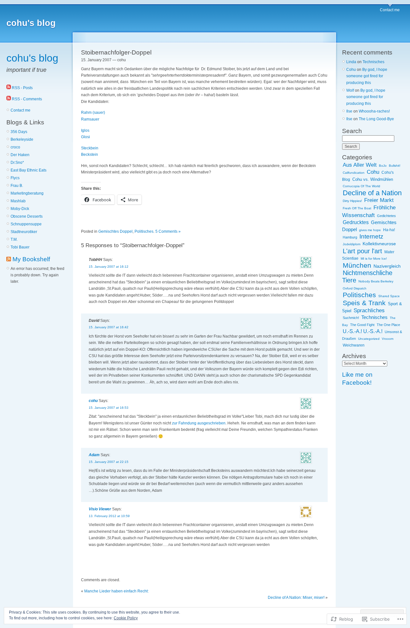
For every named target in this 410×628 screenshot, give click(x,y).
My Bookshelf (31, 259)
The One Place (388, 325)
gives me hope (370, 230)
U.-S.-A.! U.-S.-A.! (362, 331)
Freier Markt (379, 200)
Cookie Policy (126, 618)
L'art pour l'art (362, 251)
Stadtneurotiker (24, 232)
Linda (351, 62)
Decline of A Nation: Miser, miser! (296, 597)
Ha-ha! (389, 230)
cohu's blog (31, 23)
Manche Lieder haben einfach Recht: (116, 591)
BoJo (383, 165)
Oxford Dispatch (354, 288)
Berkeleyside (22, 139)
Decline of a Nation (372, 193)
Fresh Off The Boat (357, 208)
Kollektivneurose (379, 243)
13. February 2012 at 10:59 (109, 516)
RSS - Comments (27, 99)
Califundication (354, 172)
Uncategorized (369, 338)
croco (15, 147)
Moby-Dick (20, 208)
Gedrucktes (356, 222)
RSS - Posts (22, 88)
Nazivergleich (387, 266)
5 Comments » (168, 231)
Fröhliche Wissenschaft (369, 211)
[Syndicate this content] (8, 259)
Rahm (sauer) (93, 112)
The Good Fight (362, 325)
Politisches (144, 231)
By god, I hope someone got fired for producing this (366, 76)
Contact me (390, 10)
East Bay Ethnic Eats (28, 170)
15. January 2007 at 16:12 (108, 266)
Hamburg (350, 237)
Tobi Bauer (20, 247)
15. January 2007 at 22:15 (108, 462)
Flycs (15, 178)
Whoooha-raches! (374, 111)
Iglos (85, 130)
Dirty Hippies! (352, 201)
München (357, 265)
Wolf (350, 90)
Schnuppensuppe (26, 224)
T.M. (14, 239)
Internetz (371, 236)
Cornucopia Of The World (361, 186)
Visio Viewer (100, 509)
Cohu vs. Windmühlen (372, 179)
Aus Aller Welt (360, 165)
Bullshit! (394, 165)
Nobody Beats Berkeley (375, 281)
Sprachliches (369, 310)
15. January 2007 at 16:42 (108, 327)
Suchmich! (351, 318)
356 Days (19, 132)
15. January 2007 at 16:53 (108, 407)
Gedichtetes (386, 216)
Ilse (349, 111)
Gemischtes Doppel (115, 231)
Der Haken (20, 155)
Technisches (373, 62)
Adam (94, 455)
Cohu (351, 69)
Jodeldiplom (351, 244)
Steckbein (89, 148)
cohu (93, 400)
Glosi (85, 137)
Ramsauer (90, 119)
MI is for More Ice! (374, 258)
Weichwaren (354, 345)
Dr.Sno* (17, 162)
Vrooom (387, 338)
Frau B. (17, 185)
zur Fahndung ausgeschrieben (199, 423)
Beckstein (89, 154)
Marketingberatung (27, 193)
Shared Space (389, 296)
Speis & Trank (364, 302)
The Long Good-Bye (376, 119)
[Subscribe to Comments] (8, 99)
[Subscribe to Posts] (8, 88)
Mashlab (18, 201)
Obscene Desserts (27, 216)
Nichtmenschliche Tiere (367, 276)
